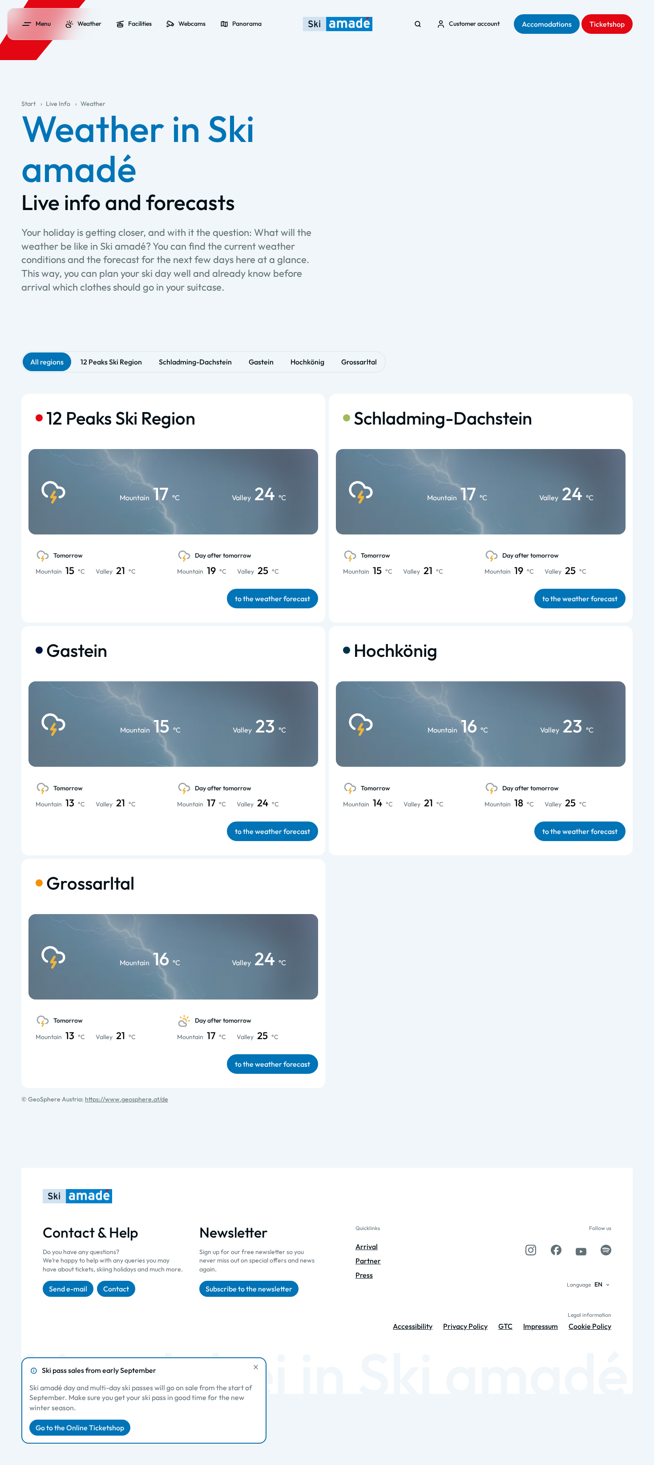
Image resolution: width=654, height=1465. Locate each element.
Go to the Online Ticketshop (80, 1427)
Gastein (261, 361)
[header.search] (417, 24)
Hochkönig (307, 361)
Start (28, 104)
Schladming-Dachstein (195, 361)
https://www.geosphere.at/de (126, 1099)
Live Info (58, 104)
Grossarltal (359, 361)
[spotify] (606, 1250)
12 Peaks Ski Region (111, 361)
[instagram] (531, 1250)
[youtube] (581, 1250)
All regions (47, 361)
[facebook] (556, 1250)
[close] (255, 1367)
